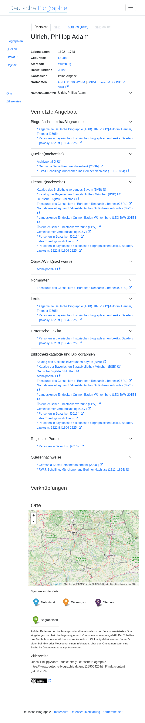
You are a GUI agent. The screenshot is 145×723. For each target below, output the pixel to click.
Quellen (11, 49)
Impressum (60, 712)
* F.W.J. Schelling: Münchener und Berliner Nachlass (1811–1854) (81, 171)
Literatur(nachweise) (48, 182)
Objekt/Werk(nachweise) (51, 261)
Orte (9, 93)
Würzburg (64, 64)
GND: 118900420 (70, 82)
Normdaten (40, 280)
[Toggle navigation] (130, 7)
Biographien (14, 41)
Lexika (36, 299)
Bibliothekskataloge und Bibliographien (63, 354)
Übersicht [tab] (41, 27)
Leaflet (56, 583)
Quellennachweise (46, 457)
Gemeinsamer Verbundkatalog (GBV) (62, 231)
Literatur (11, 57)
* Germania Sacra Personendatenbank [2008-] (68, 166)
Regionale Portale (45, 439)
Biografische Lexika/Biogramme (57, 122)
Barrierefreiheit (112, 712)
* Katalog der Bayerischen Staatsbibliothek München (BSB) (77, 194)
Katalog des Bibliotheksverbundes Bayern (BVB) (70, 189)
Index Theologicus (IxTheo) (55, 241)
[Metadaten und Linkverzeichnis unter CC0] (41, 680)
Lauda (62, 57)
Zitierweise (13, 101)
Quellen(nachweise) (47, 154)
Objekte (11, 65)
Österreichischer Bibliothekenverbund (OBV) (67, 227)
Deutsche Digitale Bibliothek (56, 199)
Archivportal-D (47, 161)
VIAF (61, 87)
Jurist (61, 70)
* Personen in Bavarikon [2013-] (58, 236)
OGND (116, 82)
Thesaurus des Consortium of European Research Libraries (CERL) (82, 203)
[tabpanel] (72, 361)
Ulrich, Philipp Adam (72, 92)
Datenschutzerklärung (85, 712)
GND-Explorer (96, 82)
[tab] (78, 27)
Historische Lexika (46, 331)
